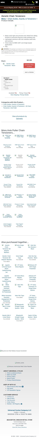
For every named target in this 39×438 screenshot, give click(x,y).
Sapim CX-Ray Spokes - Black (32, 316)
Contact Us (10, 396)
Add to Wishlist (29, 72)
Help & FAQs (10, 398)
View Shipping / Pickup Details (20, 95)
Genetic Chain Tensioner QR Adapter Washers (6, 257)
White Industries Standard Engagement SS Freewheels (6, 298)
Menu (3, 19)
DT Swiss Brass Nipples (19, 276)
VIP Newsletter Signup (13, 390)
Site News (10, 388)
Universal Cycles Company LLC (19, 410)
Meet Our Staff (11, 374)
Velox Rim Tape (19, 295)
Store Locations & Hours (14, 373)
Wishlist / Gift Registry (14, 404)
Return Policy (11, 378)
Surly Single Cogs (19, 257)
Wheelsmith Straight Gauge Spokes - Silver (19, 317)
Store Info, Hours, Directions (19, 427)
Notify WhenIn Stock (30, 65)
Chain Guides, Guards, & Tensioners (22, 19)
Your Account (11, 400)
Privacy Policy (11, 376)
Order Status (11, 402)
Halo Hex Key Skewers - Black (32, 257)
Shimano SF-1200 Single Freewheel (32, 277)
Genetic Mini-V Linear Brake (6, 316)
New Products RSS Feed (14, 386)
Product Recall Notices (14, 380)
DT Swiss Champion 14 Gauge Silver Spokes (32, 298)
